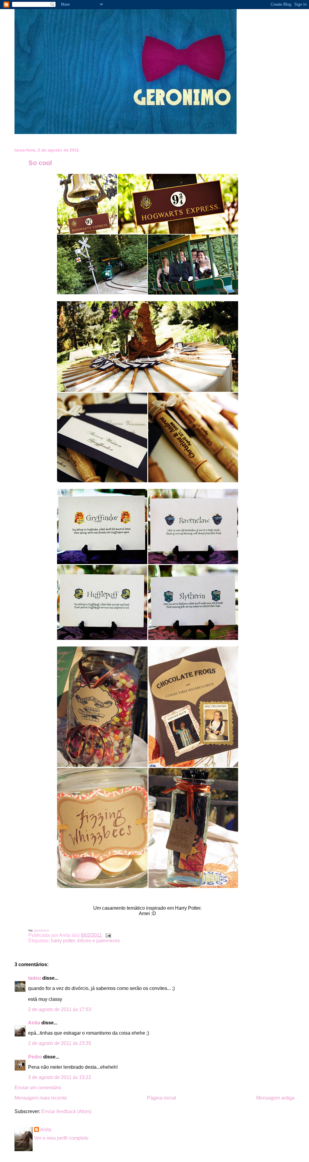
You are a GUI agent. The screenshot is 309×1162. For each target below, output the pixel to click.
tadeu (34, 978)
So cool (40, 163)
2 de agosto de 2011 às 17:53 (59, 1009)
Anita (34, 1022)
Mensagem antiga (275, 1097)
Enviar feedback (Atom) (66, 1111)
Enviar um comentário (37, 1087)
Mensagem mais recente (40, 1097)
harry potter (63, 940)
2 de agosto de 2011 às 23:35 (59, 1043)
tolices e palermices (98, 940)
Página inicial (161, 1097)
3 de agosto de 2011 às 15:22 (59, 1077)
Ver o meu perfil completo (61, 1138)
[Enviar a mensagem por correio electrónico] (107, 935)
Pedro (35, 1056)
